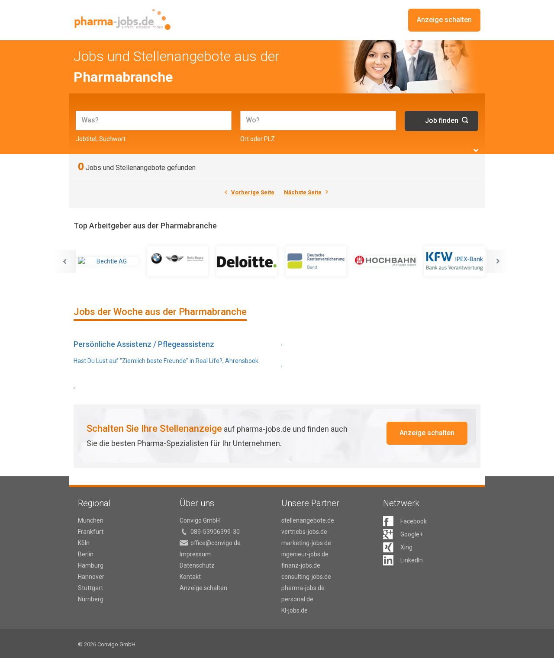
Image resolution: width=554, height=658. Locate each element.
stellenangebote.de (307, 520)
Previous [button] (64, 261)
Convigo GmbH (200, 520)
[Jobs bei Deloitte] (246, 261)
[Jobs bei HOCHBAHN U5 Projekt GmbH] (385, 261)
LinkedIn (411, 560)
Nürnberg (90, 599)
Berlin (85, 554)
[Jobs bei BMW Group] (177, 261)
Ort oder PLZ (257, 138)
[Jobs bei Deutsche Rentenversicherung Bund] (315, 261)
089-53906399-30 (215, 531)
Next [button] (498, 261)
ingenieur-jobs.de (305, 554)
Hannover (91, 576)
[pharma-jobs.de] (122, 20)
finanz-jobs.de (300, 565)
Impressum (195, 554)
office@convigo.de (215, 542)
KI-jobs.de (294, 610)
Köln (84, 542)
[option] (108, 261)
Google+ (411, 534)
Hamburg (90, 565)
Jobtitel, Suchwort (101, 138)
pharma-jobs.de (303, 587)
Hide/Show (475, 150)
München (90, 520)
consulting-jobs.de (306, 576)
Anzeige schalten (444, 20)
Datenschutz (197, 565)
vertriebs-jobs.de (304, 531)
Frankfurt (90, 531)
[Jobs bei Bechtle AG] (108, 261)
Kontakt (190, 576)
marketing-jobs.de (306, 542)
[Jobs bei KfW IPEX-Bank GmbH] (454, 261)
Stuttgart (90, 587)
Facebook (413, 521)
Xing (406, 547)
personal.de (297, 599)
